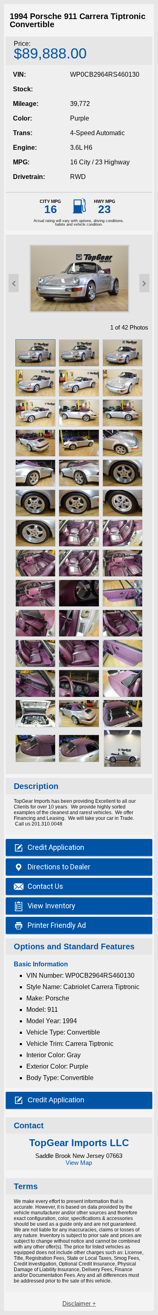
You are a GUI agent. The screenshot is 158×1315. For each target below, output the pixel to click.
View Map (79, 1162)
